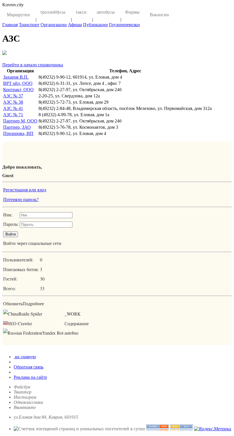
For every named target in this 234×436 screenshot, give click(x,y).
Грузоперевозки (124, 24)
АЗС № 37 (13, 95)
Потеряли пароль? (21, 199)
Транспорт (29, 24)
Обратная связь (28, 367)
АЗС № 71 (13, 114)
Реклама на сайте (30, 377)
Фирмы (132, 12)
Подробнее (33, 303)
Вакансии (159, 14)
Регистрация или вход (24, 190)
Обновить (13, 303)
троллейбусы (52, 12)
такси (81, 12)
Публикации (95, 24)
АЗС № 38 (13, 102)
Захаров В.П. (16, 77)
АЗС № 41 (13, 108)
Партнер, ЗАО (17, 127)
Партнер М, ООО (20, 120)
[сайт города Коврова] (157, 428)
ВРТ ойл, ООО (18, 83)
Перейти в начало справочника (32, 64)
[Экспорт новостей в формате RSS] (181, 428)
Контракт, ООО (18, 89)
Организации (54, 24)
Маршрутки (18, 14)
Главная (10, 24)
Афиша (75, 24)
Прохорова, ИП (18, 133)
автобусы (106, 12)
